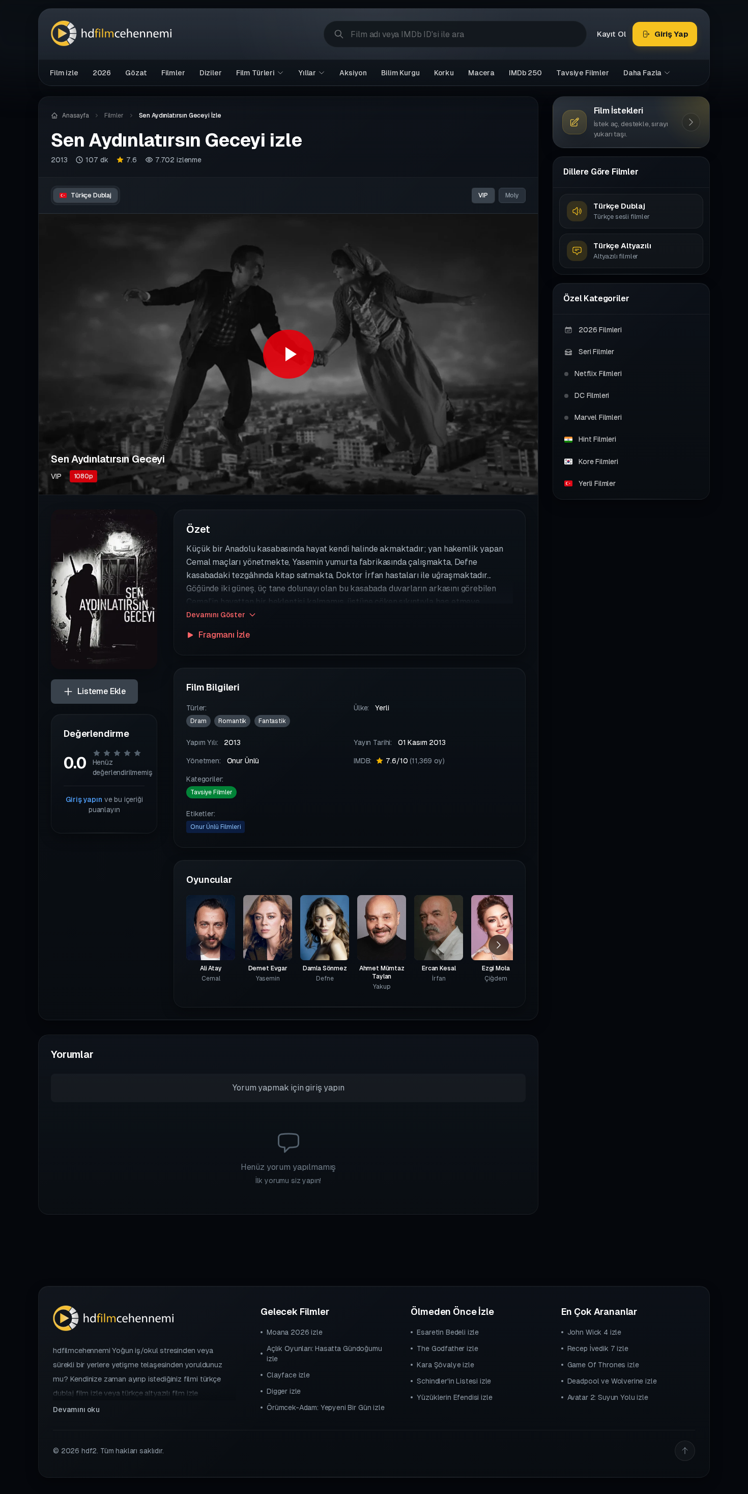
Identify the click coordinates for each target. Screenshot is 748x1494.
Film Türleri (255, 73)
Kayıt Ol (611, 34)
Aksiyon (353, 73)
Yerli (382, 708)
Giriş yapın (84, 799)
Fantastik (272, 721)
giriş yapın (324, 1088)
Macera (481, 73)
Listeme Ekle (101, 691)
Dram (198, 721)
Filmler (173, 73)
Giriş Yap (671, 34)
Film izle (64, 73)
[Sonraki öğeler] (498, 945)
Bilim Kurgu (400, 73)
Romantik (232, 721)
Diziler (210, 73)
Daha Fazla (642, 73)
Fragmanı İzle (224, 635)
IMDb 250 (525, 73)
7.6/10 (415, 761)
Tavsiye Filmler (582, 73)
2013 (59, 160)
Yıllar (307, 73)
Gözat (136, 73)
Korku (444, 73)
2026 (102, 73)
